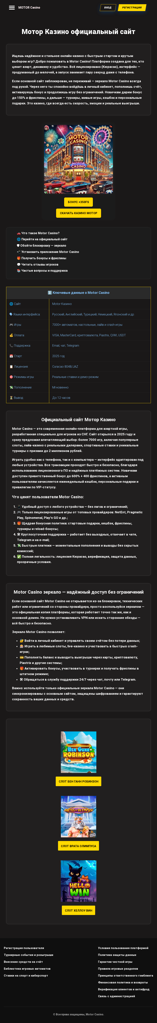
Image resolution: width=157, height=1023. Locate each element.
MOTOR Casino (29, 7)
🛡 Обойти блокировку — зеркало (41, 245)
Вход (108, 7)
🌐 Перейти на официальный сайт (42, 239)
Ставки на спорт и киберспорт (26, 975)
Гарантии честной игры (115, 962)
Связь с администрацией (116, 996)
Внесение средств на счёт (23, 962)
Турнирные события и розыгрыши (28, 955)
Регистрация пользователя (24, 948)
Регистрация (132, 7)
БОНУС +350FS (78, 202)
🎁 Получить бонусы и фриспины (41, 258)
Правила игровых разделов (118, 968)
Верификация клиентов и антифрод (124, 989)
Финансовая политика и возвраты (123, 982)
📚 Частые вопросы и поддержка (42, 270)
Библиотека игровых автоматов (27, 968)
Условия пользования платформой (123, 948)
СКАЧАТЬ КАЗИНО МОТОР (78, 213)
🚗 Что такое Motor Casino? (38, 233)
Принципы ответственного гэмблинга (125, 975)
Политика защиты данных (117, 955)
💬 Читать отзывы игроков (37, 264)
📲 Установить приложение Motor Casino (48, 252)
